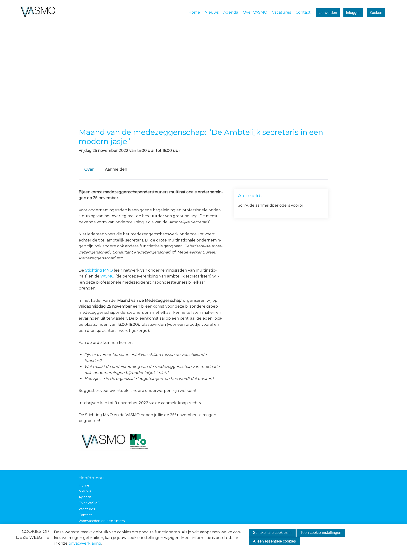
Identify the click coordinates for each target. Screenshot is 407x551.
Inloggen (353, 13)
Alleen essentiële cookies (274, 541)
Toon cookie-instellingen (321, 533)
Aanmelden (116, 169)
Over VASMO (255, 12)
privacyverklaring (85, 543)
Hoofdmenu (91, 477)
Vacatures (281, 12)
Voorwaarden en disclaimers (102, 521)
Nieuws (212, 12)
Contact (303, 12)
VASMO (107, 276)
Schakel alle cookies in (272, 533)
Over (89, 169)
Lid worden (327, 13)
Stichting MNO (99, 270)
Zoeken (376, 13)
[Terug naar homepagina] (38, 12)
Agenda (230, 12)
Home (194, 12)
